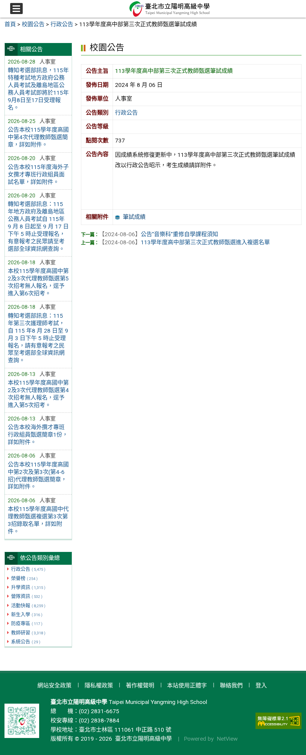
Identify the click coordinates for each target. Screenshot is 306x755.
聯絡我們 (231, 685)
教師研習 (28, 633)
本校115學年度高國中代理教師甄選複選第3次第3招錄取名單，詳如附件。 (38, 520)
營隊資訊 (26, 596)
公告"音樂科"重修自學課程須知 (158, 234)
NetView (227, 738)
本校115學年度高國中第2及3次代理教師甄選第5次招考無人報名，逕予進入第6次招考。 (38, 282)
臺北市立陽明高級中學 (142, 738)
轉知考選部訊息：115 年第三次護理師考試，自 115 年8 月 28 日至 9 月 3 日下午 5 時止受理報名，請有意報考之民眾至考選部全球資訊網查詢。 (38, 338)
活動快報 (28, 605)
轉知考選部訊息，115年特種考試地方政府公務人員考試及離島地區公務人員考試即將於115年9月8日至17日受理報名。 (38, 89)
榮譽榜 (24, 578)
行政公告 (28, 569)
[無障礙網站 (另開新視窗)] (278, 721)
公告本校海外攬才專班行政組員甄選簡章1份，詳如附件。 (38, 435)
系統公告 (25, 641)
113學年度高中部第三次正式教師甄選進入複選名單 (184, 242)
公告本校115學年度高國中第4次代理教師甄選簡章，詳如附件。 (38, 137)
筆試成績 (134, 217)
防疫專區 (26, 623)
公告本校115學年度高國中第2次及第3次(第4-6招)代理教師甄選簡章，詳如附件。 (38, 475)
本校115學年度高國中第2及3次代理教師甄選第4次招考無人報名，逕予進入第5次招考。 (38, 394)
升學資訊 (28, 587)
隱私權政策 (99, 685)
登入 (261, 685)
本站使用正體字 (187, 685)
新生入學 (26, 614)
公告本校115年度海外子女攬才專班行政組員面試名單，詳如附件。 (38, 174)
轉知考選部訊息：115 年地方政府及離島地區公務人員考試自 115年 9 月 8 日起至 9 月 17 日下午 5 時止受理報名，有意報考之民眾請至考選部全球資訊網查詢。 (38, 226)
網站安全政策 (54, 685)
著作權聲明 (140, 685)
